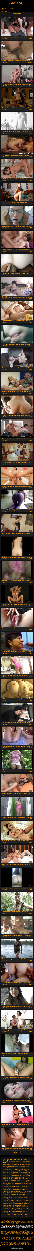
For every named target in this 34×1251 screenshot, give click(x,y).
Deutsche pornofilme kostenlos (13, 1221)
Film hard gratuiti (8, 1236)
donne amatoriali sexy (15, 1178)
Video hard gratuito (5, 1237)
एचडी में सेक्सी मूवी (13, 1220)
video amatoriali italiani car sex (15, 1214)
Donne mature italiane (26, 1244)
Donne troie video (25, 1237)
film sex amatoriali (24, 1180)
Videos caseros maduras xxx (24, 1220)
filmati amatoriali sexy (24, 1181)
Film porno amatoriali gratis (24, 1242)
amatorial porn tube (8, 1164)
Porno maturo (24, 1243)
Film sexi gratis (12, 1243)
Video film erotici (13, 1241)
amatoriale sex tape (8, 1167)
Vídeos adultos (20, 1223)
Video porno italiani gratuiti (24, 1245)
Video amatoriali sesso (8, 1225)
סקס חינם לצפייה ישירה (12, 1222)
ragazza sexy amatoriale (15, 1191)
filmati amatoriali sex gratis (10, 1181)
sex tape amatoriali (14, 1200)
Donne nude (18, 1244)
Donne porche (21, 1231)
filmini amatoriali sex (20, 1183)
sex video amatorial (8, 1202)
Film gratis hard (28, 1231)
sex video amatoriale (19, 1202)
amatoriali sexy (19, 1172)
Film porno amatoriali (11, 1235)
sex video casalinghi (18, 1205)
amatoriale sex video (8, 1169)
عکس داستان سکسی (5, 1220)
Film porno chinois (25, 1221)
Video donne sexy (9, 1244)
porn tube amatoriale (15, 1188)
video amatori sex (19, 1209)
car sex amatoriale (20, 1175)
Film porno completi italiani (14, 1239)
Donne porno (11, 1233)
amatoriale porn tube (23, 1166)
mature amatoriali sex (15, 1185)
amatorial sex (17, 1164)
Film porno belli (5, 1232)
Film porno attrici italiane (6, 1230)
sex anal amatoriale (12, 1195)
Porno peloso (27, 1233)
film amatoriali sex (14, 1180)
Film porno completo (12, 1231)
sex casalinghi (22, 1195)
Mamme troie (14, 1245)
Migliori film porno (25, 1239)
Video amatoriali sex (17, 2)
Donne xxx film (8, 1238)
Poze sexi (18, 1243)
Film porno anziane (15, 1237)
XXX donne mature (12, 1242)
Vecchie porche (29, 1236)
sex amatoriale (7, 1192)
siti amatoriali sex (25, 1208)
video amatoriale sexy (18, 1211)
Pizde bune (15, 1236)
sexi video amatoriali (14, 1206)
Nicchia (12, 8)
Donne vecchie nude (5, 1245)
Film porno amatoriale (24, 1238)
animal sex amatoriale (9, 1175)
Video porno (16, 1238)
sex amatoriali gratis (14, 1194)
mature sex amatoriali (15, 1186)
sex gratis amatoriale (15, 1197)
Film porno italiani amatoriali (16, 1232)
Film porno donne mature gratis (20, 1230)
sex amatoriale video (17, 1192)
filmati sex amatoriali (8, 1183)
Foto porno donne (19, 1233)
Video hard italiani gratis (23, 1241)
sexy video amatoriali (14, 1208)
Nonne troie (26, 1232)
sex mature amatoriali (15, 1199)
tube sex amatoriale (8, 1209)
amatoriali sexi (11, 1172)
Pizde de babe (22, 1236)
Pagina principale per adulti (4, 10)
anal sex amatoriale (21, 1174)
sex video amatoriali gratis (16, 1203)
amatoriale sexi (19, 1169)
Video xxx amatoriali (22, 1235)
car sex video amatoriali (15, 1177)
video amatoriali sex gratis (22, 1216)
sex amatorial (26, 1191)
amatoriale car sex (11, 1166)
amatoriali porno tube (15, 1171)
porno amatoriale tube (15, 1189)
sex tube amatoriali (25, 1200)
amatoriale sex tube (19, 1167)
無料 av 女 (14, 1223)
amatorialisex (12, 1174)
